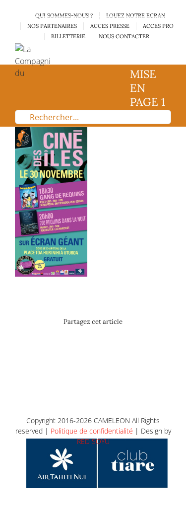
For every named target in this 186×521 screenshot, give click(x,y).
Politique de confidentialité (92, 431)
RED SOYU (93, 441)
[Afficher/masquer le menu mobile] (167, 48)
